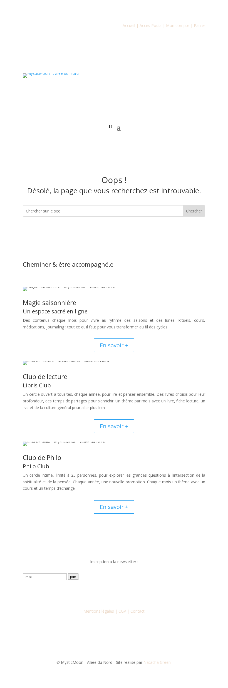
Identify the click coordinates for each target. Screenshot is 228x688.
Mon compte (177, 25)
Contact (137, 611)
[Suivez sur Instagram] (102, 592)
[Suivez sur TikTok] (125, 592)
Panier (199, 25)
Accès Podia (151, 25)
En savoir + (114, 345)
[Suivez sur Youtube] (114, 592)
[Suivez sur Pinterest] (136, 592)
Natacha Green (157, 662)
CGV (122, 611)
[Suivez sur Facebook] (91, 592)
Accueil (129, 25)
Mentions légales (98, 611)
